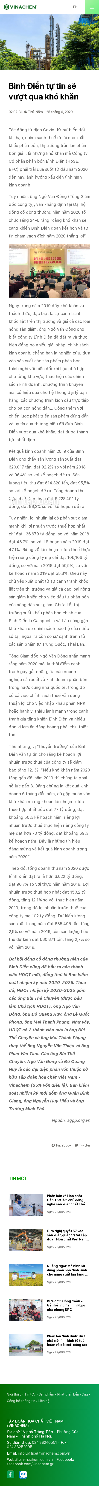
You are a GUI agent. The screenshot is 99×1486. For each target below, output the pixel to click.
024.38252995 (19, 1447)
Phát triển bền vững (72, 1394)
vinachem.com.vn (38, 1459)
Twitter (84, 1145)
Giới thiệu (14, 1394)
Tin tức (35, 489)
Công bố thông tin (21, 1401)
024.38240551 (44, 1442)
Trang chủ (16, 489)
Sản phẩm (46, 1394)
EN (75, 7)
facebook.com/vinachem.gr (30, 1464)
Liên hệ (43, 1401)
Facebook (63, 1145)
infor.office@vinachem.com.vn (44, 1453)
